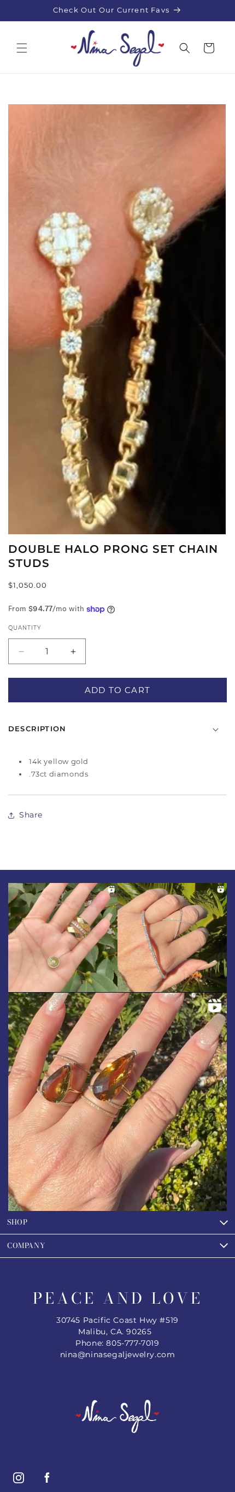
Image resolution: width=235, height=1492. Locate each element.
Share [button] (31, 815)
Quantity (24, 627)
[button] (22, 48)
